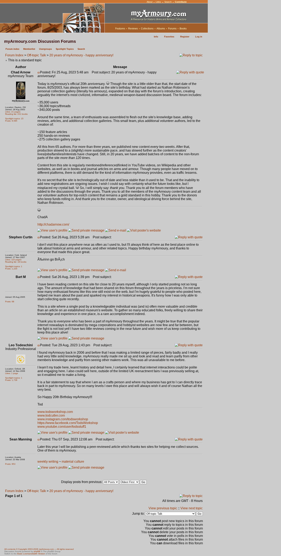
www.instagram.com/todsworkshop (62, 419)
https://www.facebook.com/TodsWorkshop (67, 423)
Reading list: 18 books (15, 262)
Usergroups (45, 49)
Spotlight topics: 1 (13, 266)
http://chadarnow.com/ (53, 224)
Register (184, 36)
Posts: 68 (9, 301)
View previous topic (163, 508)
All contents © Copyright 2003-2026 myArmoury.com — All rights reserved (39, 549)
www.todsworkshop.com (55, 412)
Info (156, 36)
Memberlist (29, 49)
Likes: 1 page (11, 373)
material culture (73, 461)
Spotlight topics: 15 (14, 118)
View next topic (191, 508)
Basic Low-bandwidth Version (31, 554)
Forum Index (14, 55)
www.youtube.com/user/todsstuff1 (61, 426)
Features (120, 28)
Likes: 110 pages (13, 259)
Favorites (169, 36)
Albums (161, 28)
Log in (198, 36)
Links (158, 2)
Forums (172, 28)
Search (168, 2)
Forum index (12, 49)
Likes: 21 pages (12, 112)
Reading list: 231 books (16, 114)
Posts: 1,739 (11, 380)
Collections (147, 28)
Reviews (133, 28)
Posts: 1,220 (11, 269)
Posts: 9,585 (11, 121)
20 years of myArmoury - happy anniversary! (81, 55)
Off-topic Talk (36, 55)
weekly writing (47, 461)
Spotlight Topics (65, 49)
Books (183, 28)
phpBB (37, 551)
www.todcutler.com (51, 415)
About (149, 2)
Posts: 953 (10, 464)
